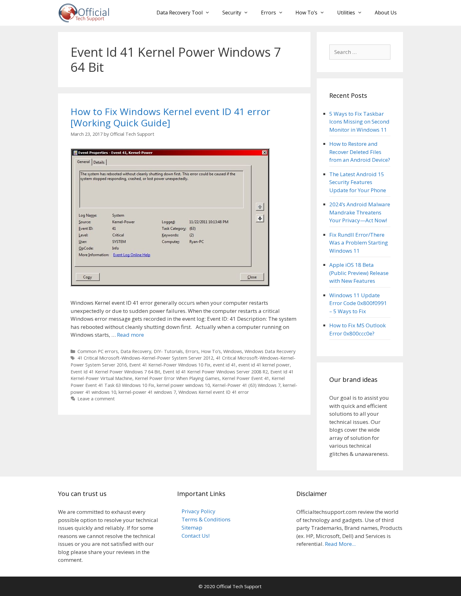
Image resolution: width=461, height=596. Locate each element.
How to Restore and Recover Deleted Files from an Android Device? (359, 151)
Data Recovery (135, 351)
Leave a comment (96, 399)
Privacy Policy (198, 511)
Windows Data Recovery (270, 351)
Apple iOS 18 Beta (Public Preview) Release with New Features (359, 272)
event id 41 (224, 365)
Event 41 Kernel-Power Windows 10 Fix (169, 365)
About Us (386, 12)
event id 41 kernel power (264, 365)
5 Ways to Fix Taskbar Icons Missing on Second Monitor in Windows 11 (359, 121)
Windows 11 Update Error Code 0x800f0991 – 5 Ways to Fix (358, 303)
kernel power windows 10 (183, 385)
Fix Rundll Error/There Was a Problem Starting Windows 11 (358, 242)
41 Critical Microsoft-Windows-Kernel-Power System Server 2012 (145, 358)
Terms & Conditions (206, 519)
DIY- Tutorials (168, 351)
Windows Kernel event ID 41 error (213, 392)
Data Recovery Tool (179, 12)
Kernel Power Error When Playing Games (177, 378)
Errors (268, 12)
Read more (130, 334)
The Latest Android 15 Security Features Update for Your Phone (357, 182)
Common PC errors (97, 351)
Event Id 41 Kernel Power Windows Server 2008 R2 (215, 372)
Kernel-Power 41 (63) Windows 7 (246, 385)
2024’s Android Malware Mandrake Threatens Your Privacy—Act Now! (359, 212)
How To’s (306, 12)
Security (231, 12)
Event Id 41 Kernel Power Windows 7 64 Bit (115, 372)
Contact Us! (195, 535)
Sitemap (192, 527)
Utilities (346, 12)
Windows (232, 351)
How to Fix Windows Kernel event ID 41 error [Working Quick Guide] (170, 117)
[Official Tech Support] (83, 12)
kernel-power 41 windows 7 (147, 392)
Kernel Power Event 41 (245, 378)
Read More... (340, 543)
